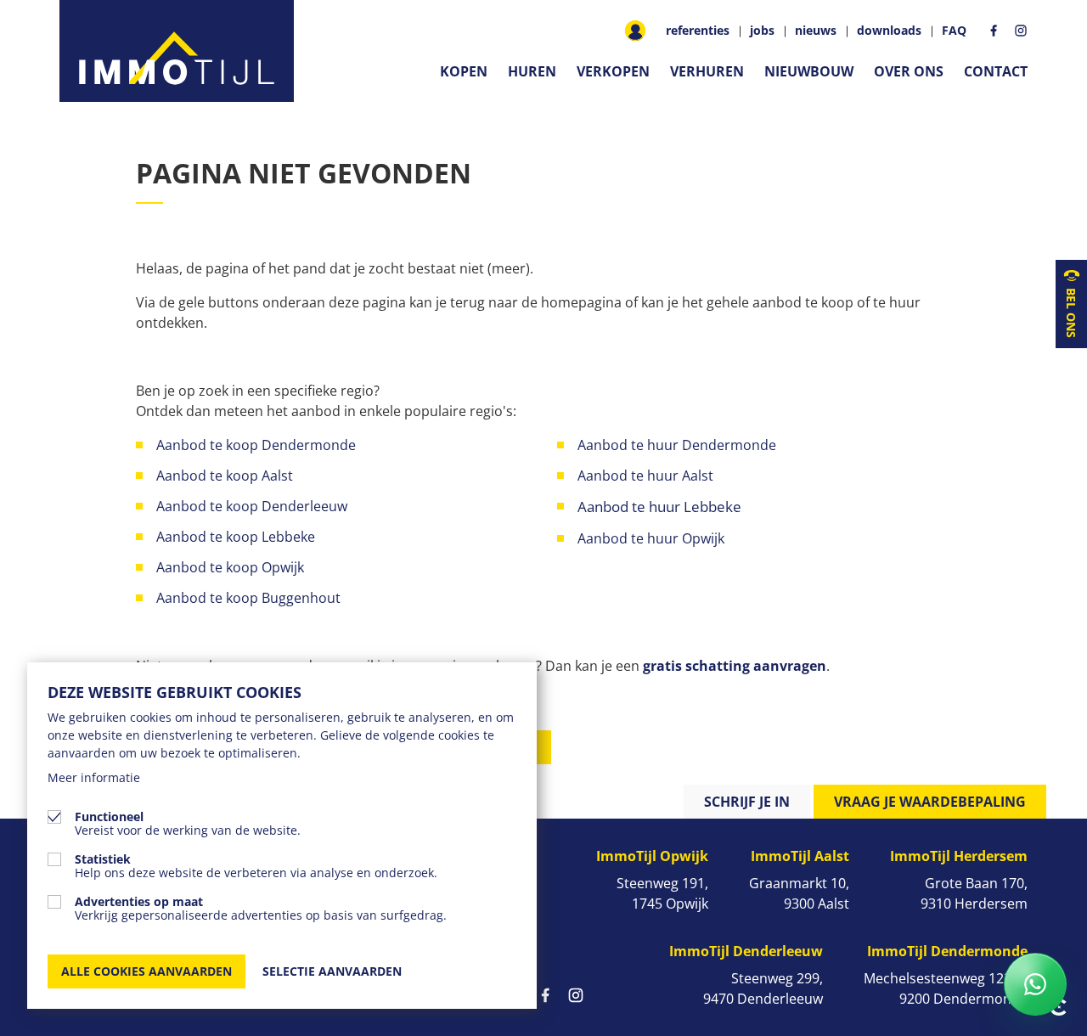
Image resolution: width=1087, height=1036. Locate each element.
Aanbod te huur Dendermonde (676, 445)
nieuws (815, 31)
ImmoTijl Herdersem (959, 856)
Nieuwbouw (808, 71)
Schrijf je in (747, 801)
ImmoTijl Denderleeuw (746, 951)
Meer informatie (94, 777)
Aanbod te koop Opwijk (230, 567)
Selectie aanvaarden (332, 971)
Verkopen (613, 71)
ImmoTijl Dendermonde (947, 951)
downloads (889, 31)
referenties (697, 31)
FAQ (954, 31)
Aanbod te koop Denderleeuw (251, 506)
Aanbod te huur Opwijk (652, 538)
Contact (996, 71)
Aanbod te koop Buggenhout (248, 597)
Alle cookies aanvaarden (146, 971)
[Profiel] (635, 30)
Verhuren (707, 71)
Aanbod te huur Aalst (645, 475)
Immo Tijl (176, 51)
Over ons (908, 71)
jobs (762, 31)
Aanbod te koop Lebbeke (235, 536)
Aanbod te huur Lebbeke (659, 506)
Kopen (463, 71)
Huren (532, 71)
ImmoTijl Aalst (800, 856)
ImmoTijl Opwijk (652, 856)
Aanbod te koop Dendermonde (257, 445)
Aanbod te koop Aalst (224, 475)
